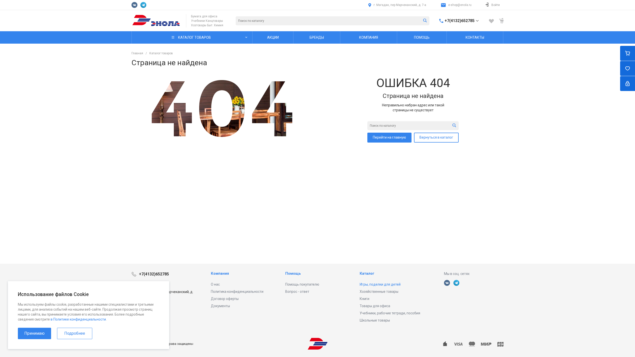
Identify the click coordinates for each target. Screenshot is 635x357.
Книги (364, 299)
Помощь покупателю (302, 284)
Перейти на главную (389, 137)
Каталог (367, 273)
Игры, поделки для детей (380, 284)
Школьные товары (375, 320)
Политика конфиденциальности (237, 292)
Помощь (293, 273)
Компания (220, 273)
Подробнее (74, 333)
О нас (215, 284)
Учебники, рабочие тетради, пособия (390, 313)
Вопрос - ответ (297, 292)
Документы (220, 306)
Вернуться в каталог (436, 137)
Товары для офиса (375, 306)
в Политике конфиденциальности (78, 319)
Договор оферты (225, 299)
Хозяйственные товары (379, 292)
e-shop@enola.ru (460, 5)
